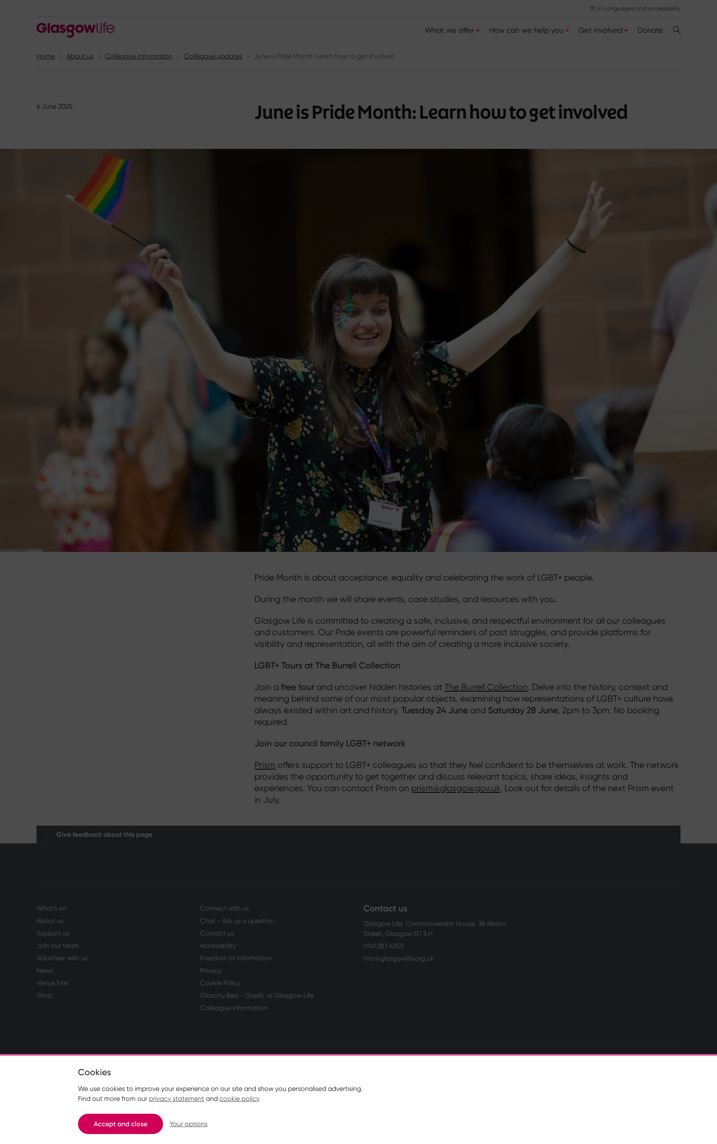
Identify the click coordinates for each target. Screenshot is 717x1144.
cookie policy (239, 1099)
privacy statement (176, 1099)
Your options (188, 1124)
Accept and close (120, 1124)
